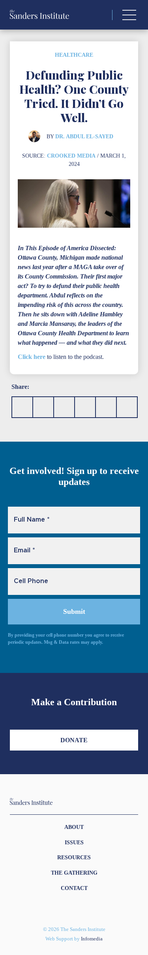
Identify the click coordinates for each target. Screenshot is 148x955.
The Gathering (74, 873)
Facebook (79, 908)
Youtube (88, 908)
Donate (74, 740)
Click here (31, 356)
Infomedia (92, 939)
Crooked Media (71, 156)
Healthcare (74, 55)
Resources (74, 857)
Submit (74, 611)
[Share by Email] (85, 407)
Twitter (69, 908)
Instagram (60, 908)
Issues (74, 842)
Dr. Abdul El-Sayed (84, 136)
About (74, 827)
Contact (74, 888)
